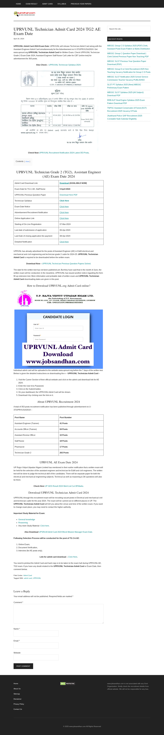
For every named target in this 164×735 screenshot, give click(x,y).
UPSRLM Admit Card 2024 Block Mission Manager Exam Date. (66, 532)
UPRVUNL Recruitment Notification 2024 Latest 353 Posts (64, 153)
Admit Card (27, 575)
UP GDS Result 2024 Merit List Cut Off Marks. (64, 486)
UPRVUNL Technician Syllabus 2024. (65, 65)
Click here (44, 526)
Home (16, 683)
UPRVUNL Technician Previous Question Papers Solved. (66, 264)
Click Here (72, 557)
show (27, 161)
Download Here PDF (69, 195)
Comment (18, 602)
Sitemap (17, 694)
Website (17, 653)
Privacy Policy (19, 704)
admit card (28, 578)
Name (17, 629)
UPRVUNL (37, 578)
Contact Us (18, 709)
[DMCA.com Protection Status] (67, 684)
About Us (17, 689)
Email (17, 641)
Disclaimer (17, 699)
